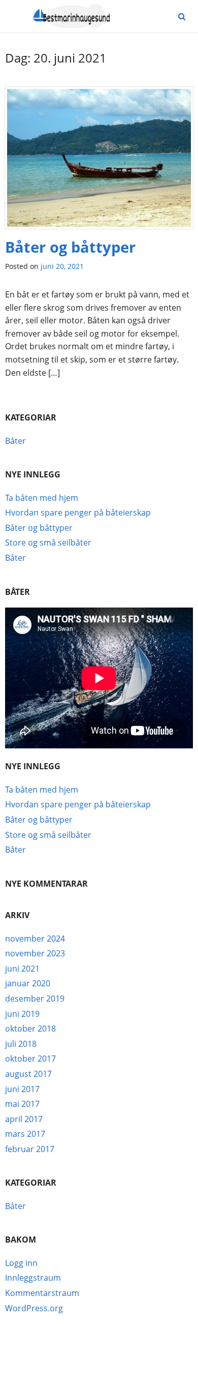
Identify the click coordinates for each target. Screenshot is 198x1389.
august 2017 (28, 1073)
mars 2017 (25, 1133)
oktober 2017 (30, 1058)
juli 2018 (21, 1043)
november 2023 (35, 953)
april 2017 (24, 1119)
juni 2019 (22, 1013)
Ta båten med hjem (41, 497)
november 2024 (35, 938)
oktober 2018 (30, 1028)
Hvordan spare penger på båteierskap (78, 512)
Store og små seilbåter (48, 542)
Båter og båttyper (70, 247)
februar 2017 (29, 1149)
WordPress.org (34, 1308)
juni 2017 (22, 1089)
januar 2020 (27, 983)
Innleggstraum (33, 1277)
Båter (15, 440)
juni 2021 (22, 968)
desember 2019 (34, 998)
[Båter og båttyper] (99, 161)
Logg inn (21, 1263)
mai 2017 (22, 1103)
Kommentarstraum (42, 1293)
